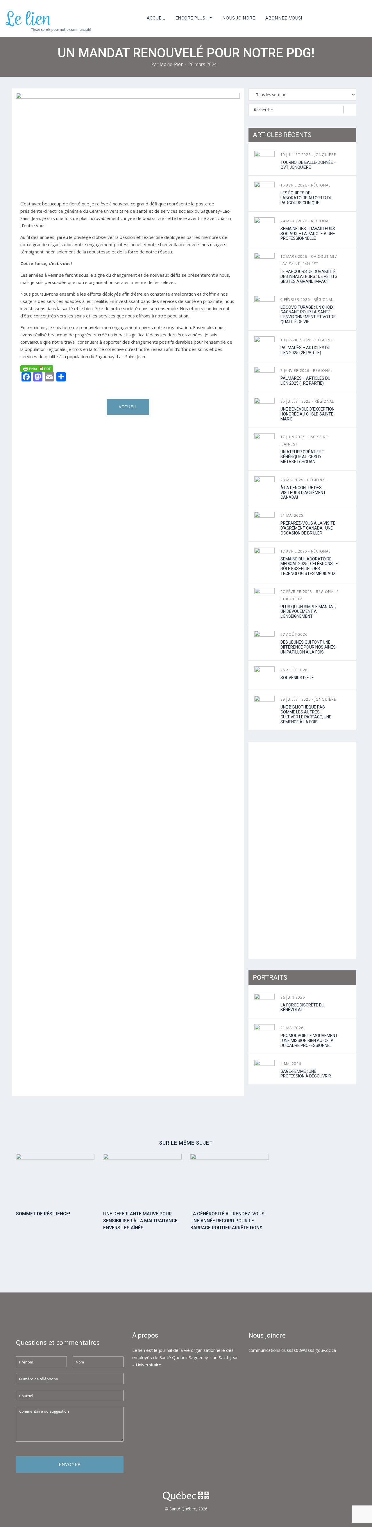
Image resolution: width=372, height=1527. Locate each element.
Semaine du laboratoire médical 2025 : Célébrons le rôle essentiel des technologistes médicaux (309, 566)
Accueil (156, 18)
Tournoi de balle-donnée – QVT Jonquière (308, 165)
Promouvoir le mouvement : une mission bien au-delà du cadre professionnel (309, 1040)
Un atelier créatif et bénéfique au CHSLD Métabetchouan (302, 457)
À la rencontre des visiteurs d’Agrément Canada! (303, 492)
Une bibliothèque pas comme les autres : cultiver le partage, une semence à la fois (305, 714)
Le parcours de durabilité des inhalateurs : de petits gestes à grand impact (308, 276)
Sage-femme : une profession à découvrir (305, 1074)
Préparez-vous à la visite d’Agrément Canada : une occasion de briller (307, 528)
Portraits (270, 977)
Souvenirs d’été (297, 677)
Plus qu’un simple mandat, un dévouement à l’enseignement (308, 611)
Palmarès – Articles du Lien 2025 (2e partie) (305, 350)
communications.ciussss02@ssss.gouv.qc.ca (292, 1350)
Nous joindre (238, 18)
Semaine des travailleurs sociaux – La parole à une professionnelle (307, 233)
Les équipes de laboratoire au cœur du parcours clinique (306, 198)
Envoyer (70, 1464)
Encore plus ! (192, 18)
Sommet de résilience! (43, 1214)
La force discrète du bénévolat (302, 1007)
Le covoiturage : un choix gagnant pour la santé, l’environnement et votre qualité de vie (308, 314)
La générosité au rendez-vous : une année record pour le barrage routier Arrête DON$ (228, 1221)
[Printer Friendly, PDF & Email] (36, 368)
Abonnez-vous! (283, 18)
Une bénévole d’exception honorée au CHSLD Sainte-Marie (307, 414)
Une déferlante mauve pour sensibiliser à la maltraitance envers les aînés (140, 1221)
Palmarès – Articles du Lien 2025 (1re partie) (305, 381)
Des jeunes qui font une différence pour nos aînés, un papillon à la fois (308, 647)
